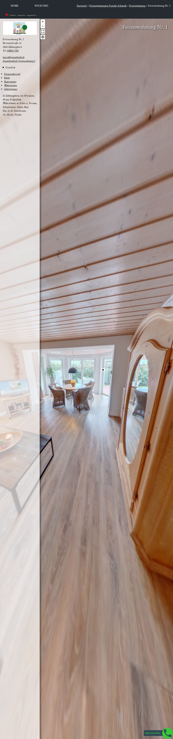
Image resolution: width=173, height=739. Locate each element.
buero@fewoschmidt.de (13, 57)
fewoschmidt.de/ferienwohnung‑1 (19, 61)
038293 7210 (12, 51)
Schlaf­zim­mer (10, 89)
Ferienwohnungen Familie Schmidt (108, 6)
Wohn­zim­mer (10, 85)
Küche (7, 78)
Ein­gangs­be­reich (12, 74)
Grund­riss (10, 67)
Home (14, 6)
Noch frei (41, 6)
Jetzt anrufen (153, 733)
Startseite (82, 6)
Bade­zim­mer (10, 82)
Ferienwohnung (137, 6)
